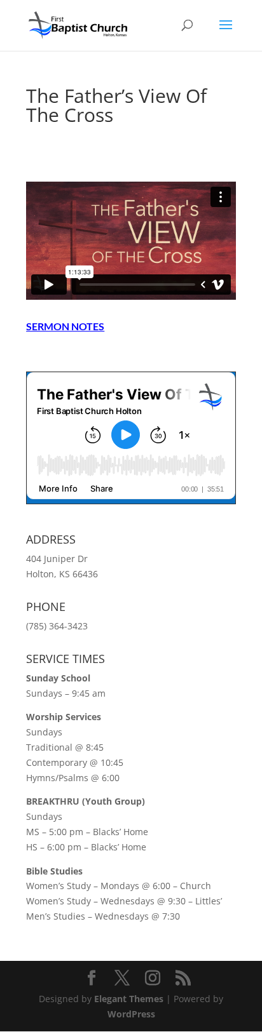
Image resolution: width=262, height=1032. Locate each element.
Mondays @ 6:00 (135, 886)
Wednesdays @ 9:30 (143, 901)
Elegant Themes (128, 999)
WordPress (131, 1014)
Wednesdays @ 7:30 (137, 916)
